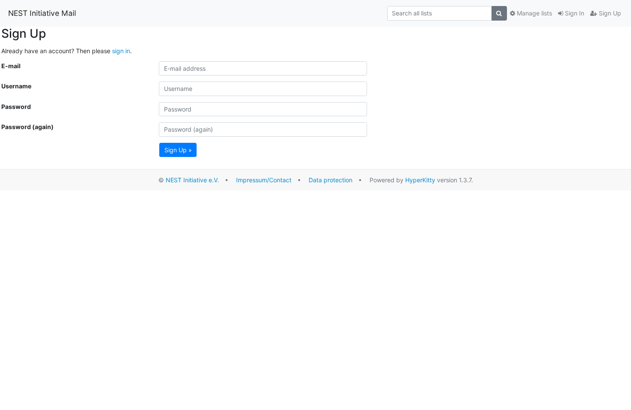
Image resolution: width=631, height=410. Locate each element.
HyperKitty (420, 180)
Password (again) (27, 126)
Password (16, 106)
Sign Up (609, 13)
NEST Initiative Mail (42, 13)
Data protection (330, 180)
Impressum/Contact (263, 180)
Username (16, 86)
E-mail (11, 65)
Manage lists (533, 13)
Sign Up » (178, 150)
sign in (121, 50)
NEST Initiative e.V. (192, 180)
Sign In (573, 13)
